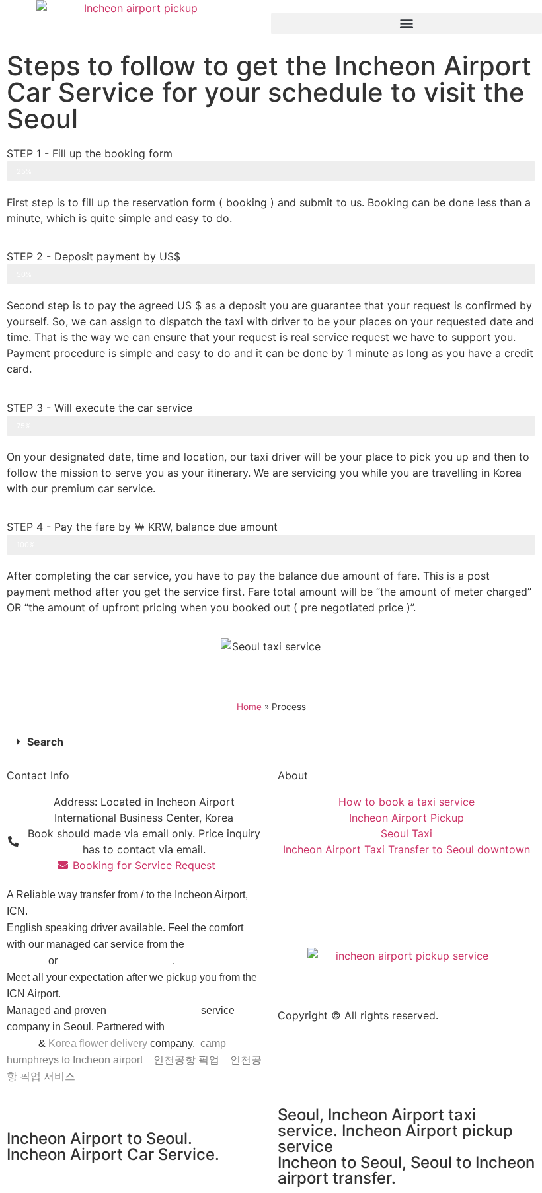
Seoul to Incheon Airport (116, 960)
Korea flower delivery (97, 1043)
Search (45, 741)
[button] (406, 23)
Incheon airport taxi (153, 1010)
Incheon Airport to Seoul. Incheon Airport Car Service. (113, 1146)
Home (249, 706)
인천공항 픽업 (186, 1059)
